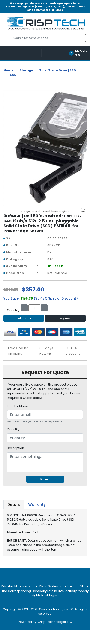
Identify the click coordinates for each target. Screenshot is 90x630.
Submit (45, 479)
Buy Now (65, 318)
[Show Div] (22, 53)
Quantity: (13, 429)
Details (13, 504)
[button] (79, 53)
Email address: (18, 406)
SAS (13, 75)
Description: (16, 448)
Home (8, 70)
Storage (26, 70)
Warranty (37, 504)
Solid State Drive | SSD (57, 70)
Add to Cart (25, 318)
